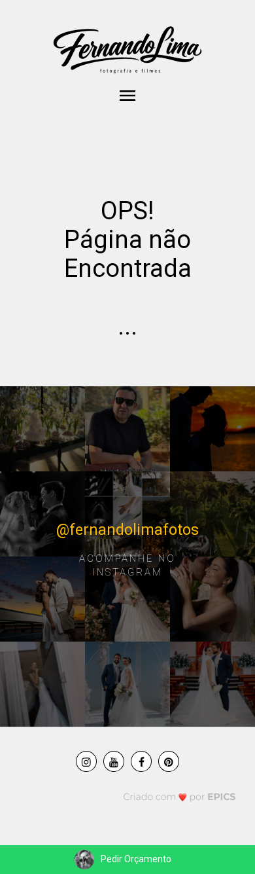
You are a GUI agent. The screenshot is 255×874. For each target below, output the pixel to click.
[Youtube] (114, 761)
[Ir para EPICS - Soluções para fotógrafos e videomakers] (179, 796)
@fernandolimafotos (127, 530)
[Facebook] (141, 761)
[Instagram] (86, 761)
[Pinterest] (168, 761)
